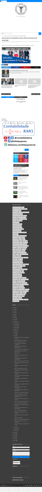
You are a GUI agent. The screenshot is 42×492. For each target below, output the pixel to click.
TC (24, 294)
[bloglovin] (31, 485)
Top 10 (23, 296)
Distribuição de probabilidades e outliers (20, 245)
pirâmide (19, 282)
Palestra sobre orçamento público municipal (21, 419)
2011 (14, 440)
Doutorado (25, 247)
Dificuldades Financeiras (17, 242)
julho (15, 330)
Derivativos (25, 240)
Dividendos (19, 247)
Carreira (14, 220)
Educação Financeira (16, 250)
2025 (14, 309)
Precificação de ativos (24, 284)
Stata (14, 294)
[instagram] (38, 485)
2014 (14, 435)
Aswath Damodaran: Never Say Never (20, 340)
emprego (6, 35)
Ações (23, 207)
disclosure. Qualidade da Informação (20, 244)
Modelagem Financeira (17, 277)
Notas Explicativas (24, 279)
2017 (14, 321)
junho (15, 332)
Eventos (17, 254)
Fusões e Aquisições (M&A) (18, 262)
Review (21, 291)
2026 (14, 307)
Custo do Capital (16, 240)
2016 (14, 432)
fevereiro (16, 428)
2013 (14, 437)
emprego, (18, 42)
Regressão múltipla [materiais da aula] (20, 368)
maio (15, 334)
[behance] (36, 485)
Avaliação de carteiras (22, 217)
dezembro (16, 322)
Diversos (14, 247)
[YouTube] (33, 1)
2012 (14, 438)
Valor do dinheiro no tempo (18, 299)
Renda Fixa (27, 289)
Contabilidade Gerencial (17, 227)
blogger (7, 97)
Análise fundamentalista (17, 212)
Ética (14, 254)
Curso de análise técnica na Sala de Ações (21, 349)
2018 (14, 319)
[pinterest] (29, 485)
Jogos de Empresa (16, 272)
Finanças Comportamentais (18, 257)
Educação (24, 249)
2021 (14, 314)
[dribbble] (33, 485)
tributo (20, 297)
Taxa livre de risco (19, 294)
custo (24, 239)
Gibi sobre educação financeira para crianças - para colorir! (23, 192)
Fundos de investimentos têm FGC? (20, 341)
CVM (21, 240)
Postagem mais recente (6, 94)
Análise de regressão (17, 210)
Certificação (19, 220)
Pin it (27, 67)
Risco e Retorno (16, 292)
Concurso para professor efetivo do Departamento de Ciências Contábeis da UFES (34, 86)
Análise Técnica (26, 212)
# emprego (6, 64)
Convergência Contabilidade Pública (19, 235)
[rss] (35, 485)
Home (3, 35)
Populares (16, 175)
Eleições (23, 250)
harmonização (25, 264)
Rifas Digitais (25, 291)
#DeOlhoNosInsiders (16, 207)
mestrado (22, 272)
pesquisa (14, 282)
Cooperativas (15, 237)
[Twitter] (40, 1)
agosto (15, 329)
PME (13, 284)
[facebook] (24, 485)
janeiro (15, 430)
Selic (21, 292)
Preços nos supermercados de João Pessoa (21, 401)
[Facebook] (36, 1)
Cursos (20, 239)
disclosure (25, 242)
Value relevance (16, 301)
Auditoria (14, 217)
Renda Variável (15, 291)
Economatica (18, 249)
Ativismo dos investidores (17, 215)
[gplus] (27, 485)
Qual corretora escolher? (18, 417)
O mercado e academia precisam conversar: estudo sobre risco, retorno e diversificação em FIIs (7, 86)
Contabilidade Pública (17, 230)
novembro (16, 324)
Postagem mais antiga (36, 94)
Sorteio (24, 292)
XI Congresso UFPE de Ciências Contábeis (21, 392)
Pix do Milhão (24, 282)
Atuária (25, 215)
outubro (15, 325)
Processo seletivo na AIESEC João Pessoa (20, 86)
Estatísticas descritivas (21, 252)
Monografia (15, 279)
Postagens (15, 461)
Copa (20, 237)
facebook (20, 97)
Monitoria (24, 277)
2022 (14, 312)
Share (17, 67)
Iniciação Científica (16, 269)
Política (17, 284)
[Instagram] (35, 1)
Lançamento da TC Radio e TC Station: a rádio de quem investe (23, 196)
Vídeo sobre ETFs (17, 353)
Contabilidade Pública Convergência (19, 232)
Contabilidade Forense (17, 225)
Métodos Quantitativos (17, 274)
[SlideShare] (38, 1)
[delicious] (40, 485)
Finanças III (20, 259)
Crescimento (15, 239)
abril (15, 335)
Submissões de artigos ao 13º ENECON (20, 394)
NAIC (19, 279)
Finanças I (26, 257)
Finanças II (15, 259)
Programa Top (21, 287)
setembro (16, 327)
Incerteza (14, 267)
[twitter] (26, 485)
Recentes (26, 175)
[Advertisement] (21, 25)
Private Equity (15, 287)
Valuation (26, 299)
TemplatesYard (9, 485)
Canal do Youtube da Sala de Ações (20, 410)
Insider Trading (24, 269)
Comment (36, 67)
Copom (23, 237)
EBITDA (14, 249)
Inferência (20, 267)
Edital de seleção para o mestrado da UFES (21, 360)
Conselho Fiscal (16, 222)
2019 (14, 317)
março (15, 426)
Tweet (7, 67)
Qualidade (14, 289)
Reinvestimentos (21, 289)
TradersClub (15, 297)
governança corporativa (17, 264)
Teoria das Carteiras (16, 296)
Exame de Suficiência (24, 254)
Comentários (21, 175)
